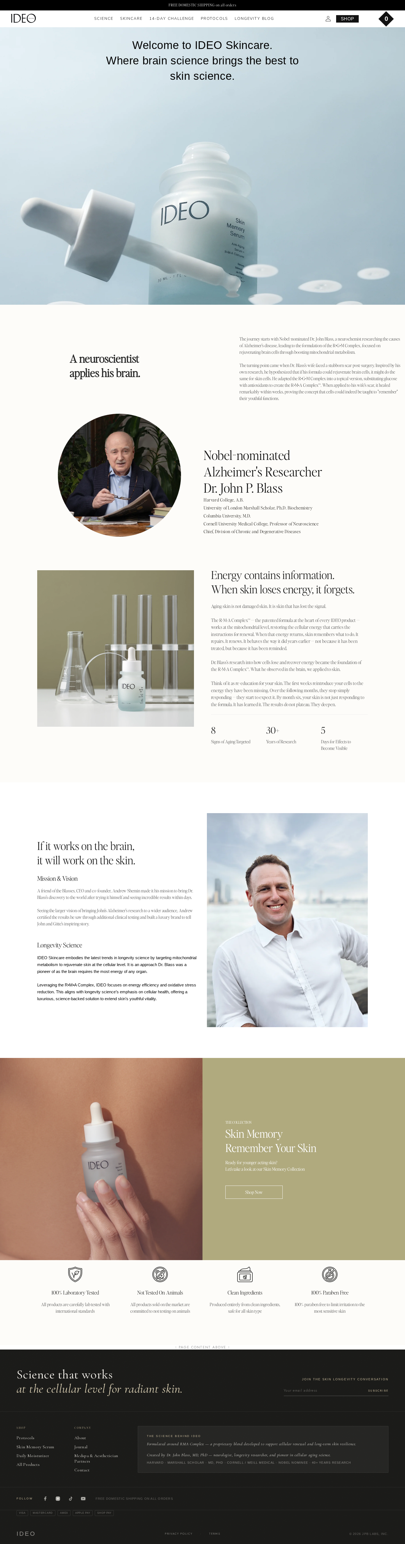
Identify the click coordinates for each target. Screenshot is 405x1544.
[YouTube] (83, 1498)
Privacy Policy (179, 1534)
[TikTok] (70, 1498)
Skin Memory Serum (35, 1447)
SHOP (347, 19)
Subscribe (378, 1390)
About (80, 1438)
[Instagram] (57, 1498)
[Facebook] (45, 1498)
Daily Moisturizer (33, 1455)
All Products (28, 1464)
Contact (82, 1470)
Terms (214, 1534)
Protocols (25, 1438)
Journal (80, 1447)
